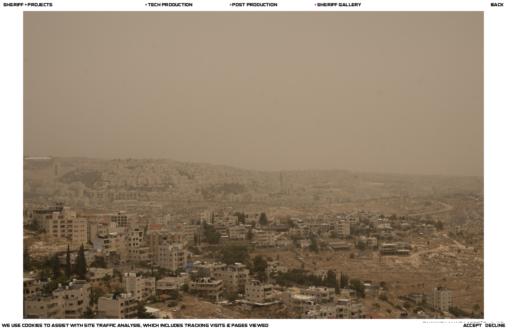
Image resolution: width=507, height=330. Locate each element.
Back (497, 5)
